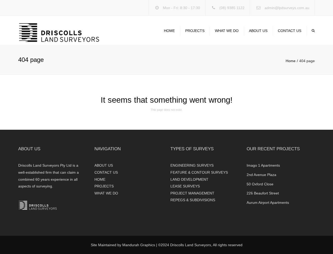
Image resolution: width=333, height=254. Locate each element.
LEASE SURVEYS (185, 186)
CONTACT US (289, 31)
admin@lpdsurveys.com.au (287, 8)
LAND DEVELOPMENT (189, 179)
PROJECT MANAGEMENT (192, 193)
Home (291, 61)
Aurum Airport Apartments (268, 202)
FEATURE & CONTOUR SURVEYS (199, 172)
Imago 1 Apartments (263, 165)
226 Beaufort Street (263, 193)
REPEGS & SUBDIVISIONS (192, 200)
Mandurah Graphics (138, 245)
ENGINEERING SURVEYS (192, 165)
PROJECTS (194, 31)
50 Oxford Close (260, 184)
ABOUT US (258, 31)
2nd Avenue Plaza (261, 175)
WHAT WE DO (227, 31)
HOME (169, 31)
